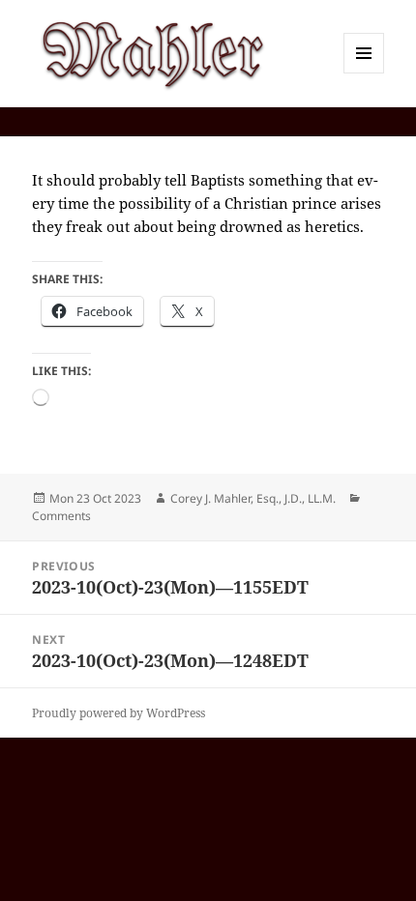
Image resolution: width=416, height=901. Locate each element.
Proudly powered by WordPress (118, 713)
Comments (61, 516)
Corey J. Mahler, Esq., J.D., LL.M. (253, 498)
